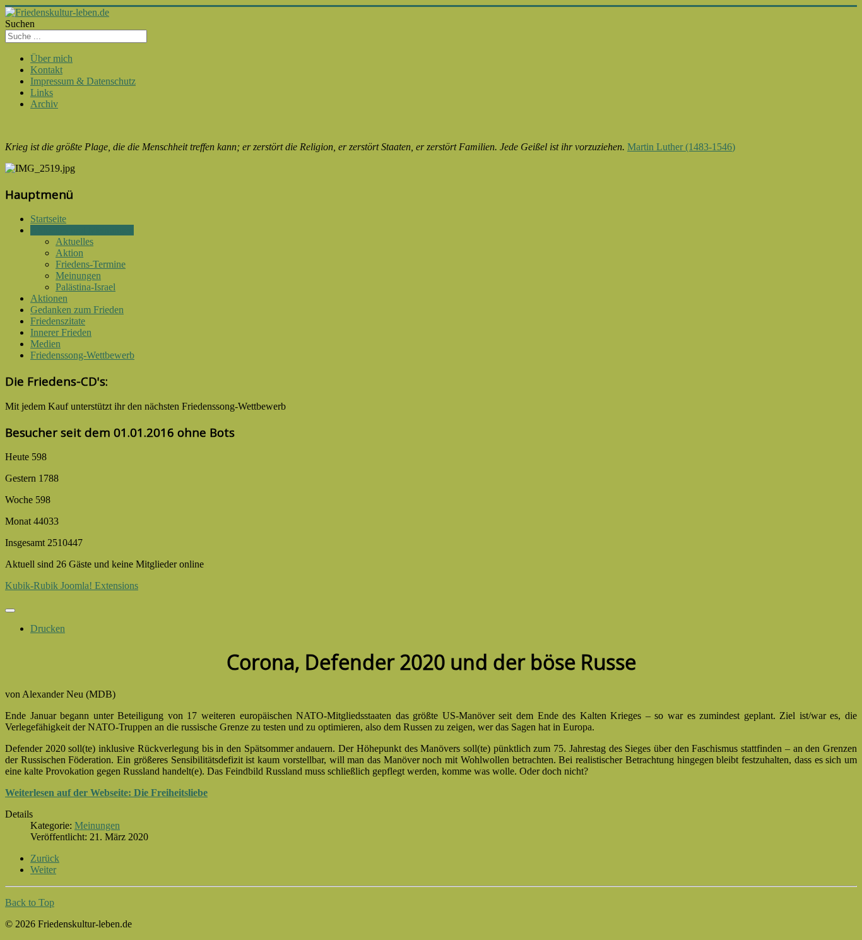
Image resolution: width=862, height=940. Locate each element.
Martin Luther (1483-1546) (681, 146)
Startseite (48, 218)
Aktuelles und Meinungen (82, 230)
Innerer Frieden (61, 332)
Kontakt (46, 69)
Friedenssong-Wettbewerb (82, 355)
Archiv (44, 103)
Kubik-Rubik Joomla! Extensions (71, 585)
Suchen (20, 23)
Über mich (51, 58)
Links (41, 92)
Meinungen (78, 275)
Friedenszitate (57, 321)
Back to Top (29, 902)
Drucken (47, 628)
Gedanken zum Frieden (77, 309)
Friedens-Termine (91, 264)
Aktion (69, 252)
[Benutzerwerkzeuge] (10, 610)
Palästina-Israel (85, 287)
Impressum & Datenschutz (83, 81)
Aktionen (49, 298)
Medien (45, 343)
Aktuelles (74, 241)
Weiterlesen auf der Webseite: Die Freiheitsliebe (106, 792)
